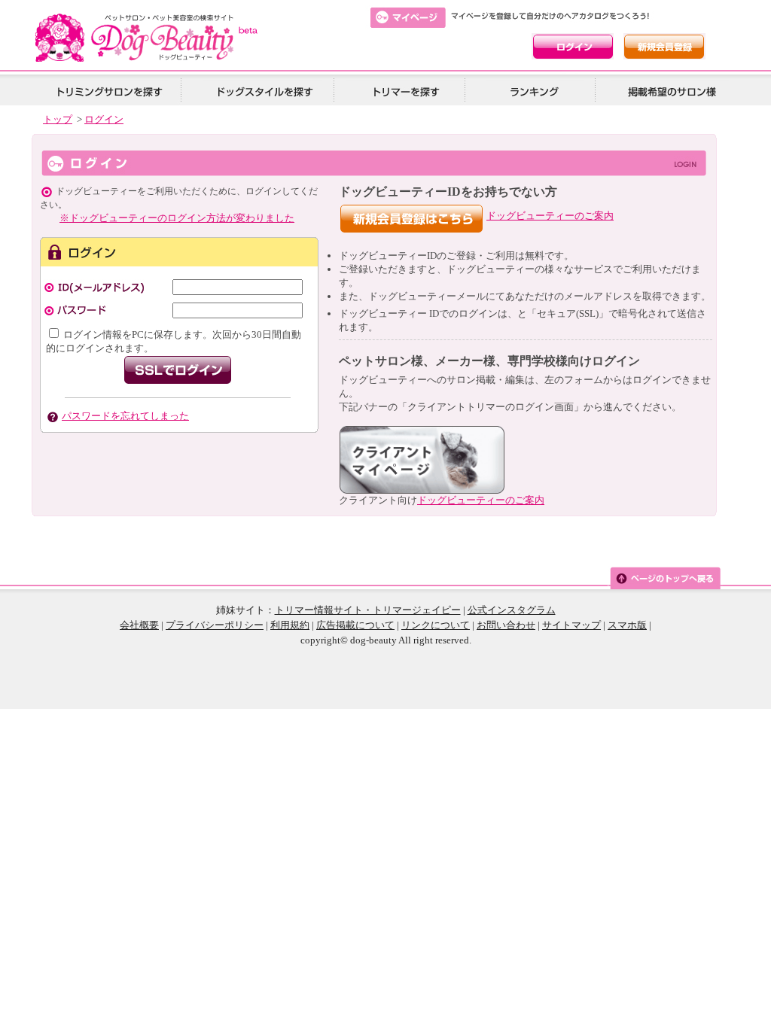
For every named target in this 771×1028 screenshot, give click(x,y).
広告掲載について (355, 625)
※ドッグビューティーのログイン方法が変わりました (176, 218)
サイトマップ (571, 625)
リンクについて (435, 625)
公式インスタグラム (512, 610)
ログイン (103, 119)
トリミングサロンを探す (109, 91)
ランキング (535, 91)
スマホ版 (627, 625)
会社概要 (139, 625)
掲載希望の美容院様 (669, 91)
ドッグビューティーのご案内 (550, 215)
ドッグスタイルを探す (262, 91)
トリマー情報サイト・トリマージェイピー (368, 610)
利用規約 (289, 625)
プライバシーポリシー (215, 625)
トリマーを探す (404, 91)
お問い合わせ (506, 625)
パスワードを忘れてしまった (125, 415)
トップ (57, 119)
